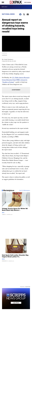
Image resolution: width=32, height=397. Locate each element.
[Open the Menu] (2, 2)
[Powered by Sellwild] (27, 286)
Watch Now (27, 2)
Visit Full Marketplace (24, 190)
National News (8, 14)
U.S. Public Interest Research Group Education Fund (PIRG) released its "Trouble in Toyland (15, 79)
